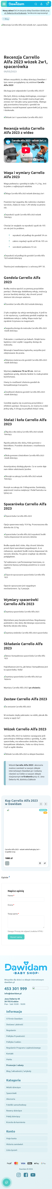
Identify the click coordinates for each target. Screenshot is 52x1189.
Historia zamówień (14, 1144)
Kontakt (9, 1053)
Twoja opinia (13, 913)
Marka (9, 1059)
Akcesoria (10, 1099)
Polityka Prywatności (15, 1036)
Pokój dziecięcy (13, 1116)
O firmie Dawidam (14, 1018)
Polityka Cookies (13, 1042)
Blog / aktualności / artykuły (18, 1071)
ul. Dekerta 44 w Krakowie (15, 13)
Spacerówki (11, 1093)
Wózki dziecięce (13, 1087)
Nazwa (10, 895)
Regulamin (11, 1030)
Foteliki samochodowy (16, 1104)
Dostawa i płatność (14, 1024)
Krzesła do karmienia (15, 1122)
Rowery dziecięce (14, 1110)
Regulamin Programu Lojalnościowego (23, 1047)
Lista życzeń (11, 1150)
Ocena (10, 905)
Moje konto (11, 1138)
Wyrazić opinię (16, 937)
